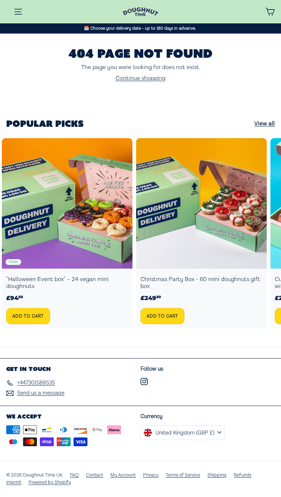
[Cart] (270, 11)
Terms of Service (183, 475)
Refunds (242, 475)
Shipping (216, 475)
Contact (94, 475)
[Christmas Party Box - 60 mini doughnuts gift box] (201, 233)
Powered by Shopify (50, 482)
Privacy (150, 475)
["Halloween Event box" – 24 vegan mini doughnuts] (67, 233)
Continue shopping (140, 78)
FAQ (74, 475)
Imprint (13, 482)
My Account (123, 475)
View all (264, 123)
